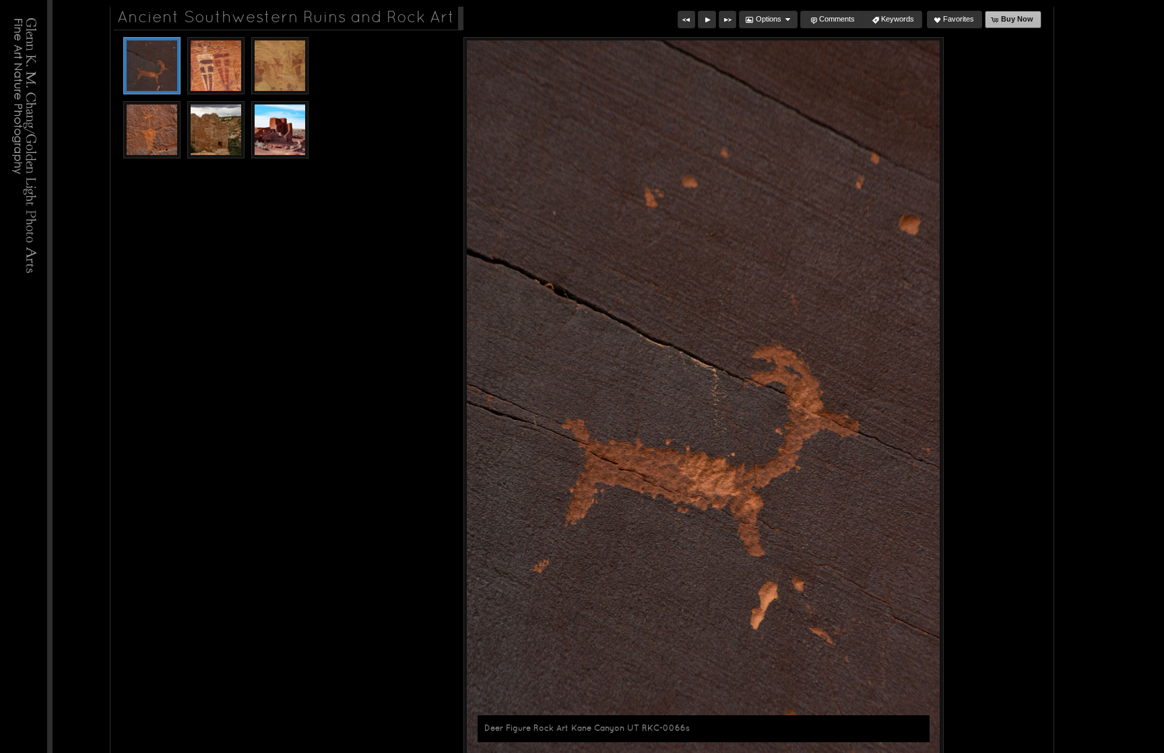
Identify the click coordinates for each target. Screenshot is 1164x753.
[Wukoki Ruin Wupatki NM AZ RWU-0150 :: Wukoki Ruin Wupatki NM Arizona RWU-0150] (280, 129)
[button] (686, 19)
